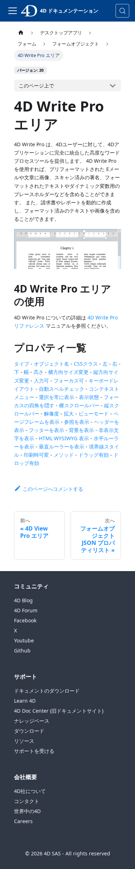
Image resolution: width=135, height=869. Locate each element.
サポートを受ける (34, 750)
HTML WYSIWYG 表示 (64, 438)
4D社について (30, 791)
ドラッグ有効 (93, 454)
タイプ (21, 363)
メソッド (64, 454)
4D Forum (25, 610)
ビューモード (93, 413)
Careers (23, 821)
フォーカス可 (69, 380)
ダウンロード (29, 730)
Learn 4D (25, 700)
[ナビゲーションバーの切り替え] (12, 10)
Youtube (24, 640)
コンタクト (26, 801)
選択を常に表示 (56, 397)
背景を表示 (81, 430)
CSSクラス (86, 363)
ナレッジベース (31, 720)
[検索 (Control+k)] (122, 11)
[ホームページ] (21, 32)
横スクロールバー (79, 405)
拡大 (69, 413)
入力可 (41, 380)
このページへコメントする (53, 488)
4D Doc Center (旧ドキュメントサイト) (58, 710)
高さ (38, 372)
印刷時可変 (36, 454)
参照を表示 (76, 421)
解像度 (51, 413)
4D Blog (23, 600)
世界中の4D (27, 811)
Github (22, 650)
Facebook (25, 620)
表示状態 (89, 397)
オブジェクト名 (51, 363)
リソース (24, 740)
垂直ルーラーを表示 (61, 446)
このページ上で (36, 85)
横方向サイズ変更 (68, 372)
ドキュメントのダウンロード (47, 690)
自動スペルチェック (61, 388)
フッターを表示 (46, 430)
